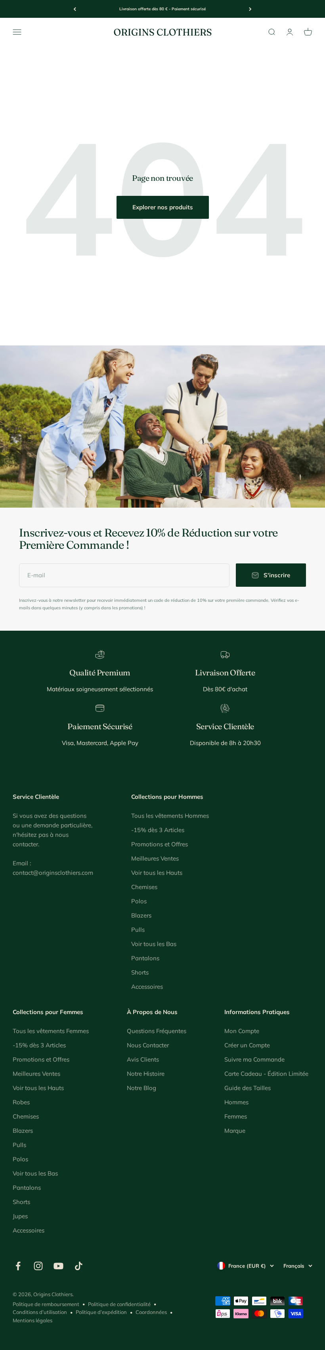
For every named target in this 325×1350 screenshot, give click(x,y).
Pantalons (145, 958)
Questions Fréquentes (156, 1031)
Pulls (138, 929)
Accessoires (147, 986)
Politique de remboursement (46, 1304)
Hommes (236, 1102)
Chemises (144, 887)
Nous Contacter (148, 1045)
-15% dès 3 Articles (157, 830)
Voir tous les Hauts (156, 872)
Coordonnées (151, 1312)
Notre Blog (141, 1088)
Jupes (20, 1216)
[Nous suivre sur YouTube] (58, 1266)
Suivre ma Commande (254, 1059)
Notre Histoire (145, 1073)
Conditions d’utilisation (40, 1312)
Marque (234, 1130)
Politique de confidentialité (119, 1304)
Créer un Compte (247, 1045)
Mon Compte (241, 1031)
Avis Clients (143, 1059)
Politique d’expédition (101, 1312)
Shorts (140, 972)
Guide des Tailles (247, 1088)
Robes (21, 1102)
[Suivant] (250, 9)
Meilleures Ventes (155, 858)
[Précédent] (74, 9)
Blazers (141, 915)
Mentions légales (32, 1320)
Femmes (235, 1116)
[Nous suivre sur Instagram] (38, 1266)
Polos (139, 901)
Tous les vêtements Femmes (51, 1031)
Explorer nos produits (162, 207)
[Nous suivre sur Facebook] (18, 1266)
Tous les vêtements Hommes (170, 815)
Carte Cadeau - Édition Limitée (266, 1073)
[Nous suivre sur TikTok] (78, 1266)
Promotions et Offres (159, 844)
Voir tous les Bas (153, 944)
